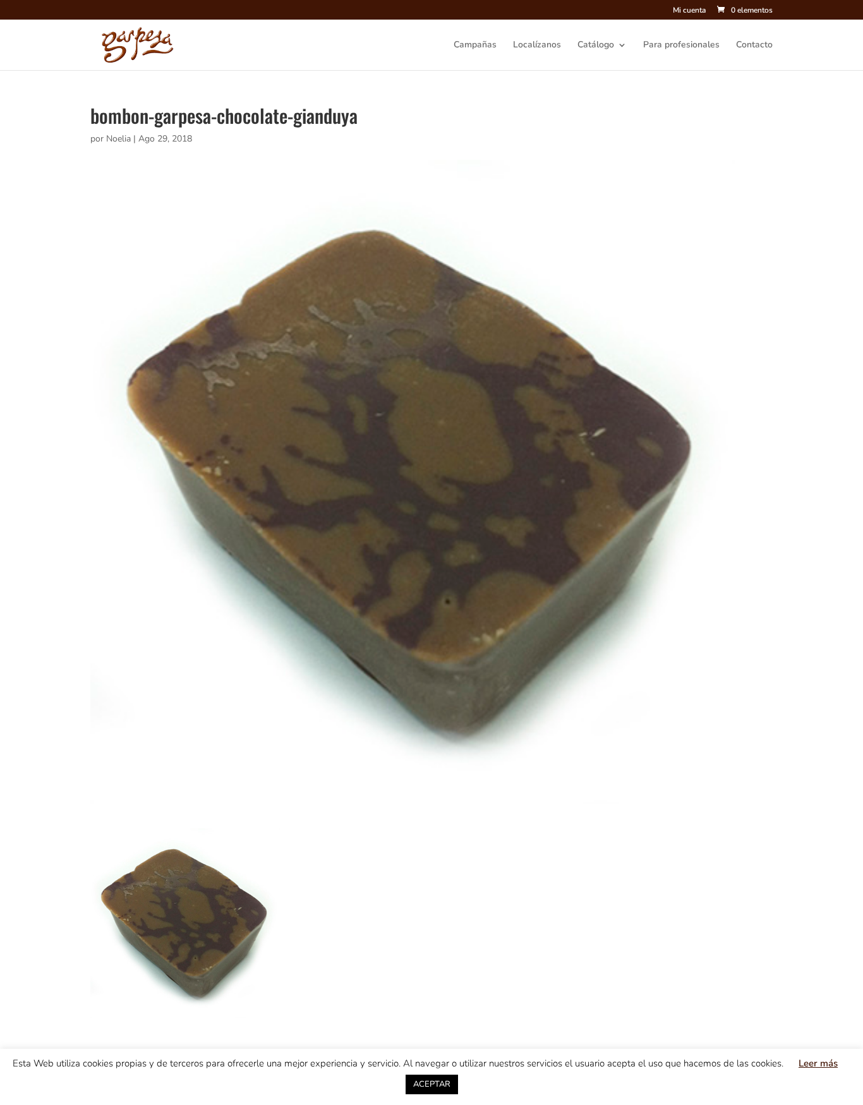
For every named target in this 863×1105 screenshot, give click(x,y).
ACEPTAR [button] (431, 1084)
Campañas (475, 45)
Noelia (118, 139)
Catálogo (595, 45)
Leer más (818, 1063)
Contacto (754, 45)
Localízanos (537, 45)
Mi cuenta (689, 10)
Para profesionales (681, 45)
